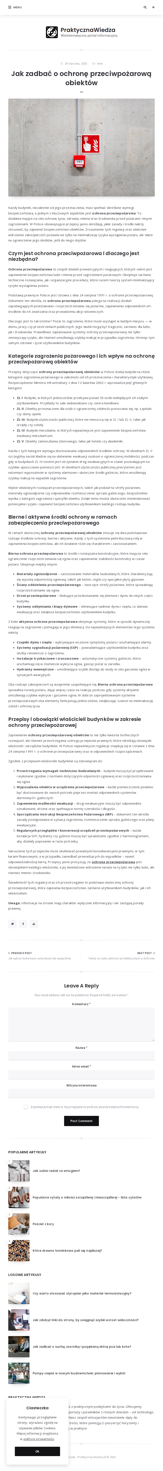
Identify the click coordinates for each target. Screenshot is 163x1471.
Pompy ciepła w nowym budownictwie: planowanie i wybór (79, 1373)
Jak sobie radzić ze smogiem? (56, 1171)
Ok (37, 1451)
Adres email (81, 1066)
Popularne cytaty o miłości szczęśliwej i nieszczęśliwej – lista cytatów (87, 1197)
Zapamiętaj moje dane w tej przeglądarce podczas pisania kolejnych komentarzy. (85, 1107)
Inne (100, 63)
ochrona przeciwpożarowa (113, 862)
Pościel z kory (43, 1224)
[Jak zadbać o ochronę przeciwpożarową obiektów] (81, 148)
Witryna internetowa (81, 1085)
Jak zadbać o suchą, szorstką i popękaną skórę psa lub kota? (82, 1347)
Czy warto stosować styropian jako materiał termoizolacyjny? (82, 1293)
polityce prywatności (39, 1439)
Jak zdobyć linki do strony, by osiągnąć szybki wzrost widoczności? (86, 1320)
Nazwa (81, 1048)
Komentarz (81, 1004)
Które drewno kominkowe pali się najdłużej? (67, 1251)
